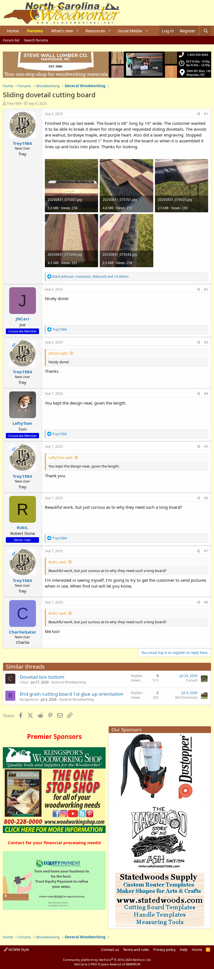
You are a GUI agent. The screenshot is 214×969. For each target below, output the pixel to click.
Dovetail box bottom (42, 677)
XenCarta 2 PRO (85, 964)
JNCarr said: (58, 353)
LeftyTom (22, 423)
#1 (206, 113)
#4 (206, 393)
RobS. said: (57, 561)
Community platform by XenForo (107, 960)
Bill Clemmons (186, 697)
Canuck (192, 680)
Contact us (110, 949)
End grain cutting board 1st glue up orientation (71, 694)
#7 (206, 551)
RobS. (22, 527)
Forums (35, 30)
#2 (206, 289)
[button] (77, 31)
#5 (206, 446)
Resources (95, 30)
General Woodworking (68, 682)
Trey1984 (14, 103)
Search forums (36, 40)
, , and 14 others (90, 276)
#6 (206, 498)
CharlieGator (22, 632)
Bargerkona (29, 699)
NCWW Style (18, 949)
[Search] (205, 31)
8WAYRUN (133, 964)
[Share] (198, 114)
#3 (206, 342)
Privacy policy (164, 949)
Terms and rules (136, 949)
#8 (206, 602)
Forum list (11, 40)
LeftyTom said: (60, 457)
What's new (62, 30)
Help (184, 949)
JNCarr (23, 319)
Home (13, 30)
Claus (24, 682)
